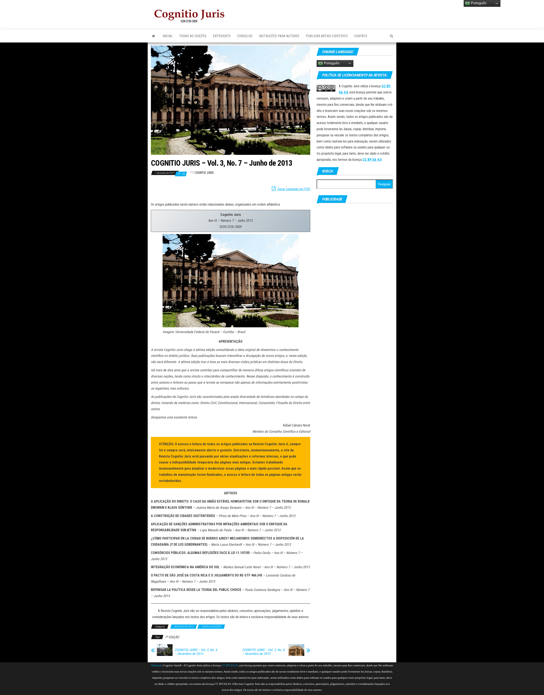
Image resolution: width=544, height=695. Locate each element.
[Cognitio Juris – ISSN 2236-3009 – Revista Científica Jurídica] (153, 36)
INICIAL (168, 36)
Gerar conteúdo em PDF (293, 189)
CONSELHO (244, 36)
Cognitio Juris (204, 172)
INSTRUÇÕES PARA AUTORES (279, 36)
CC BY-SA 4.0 (372, 160)
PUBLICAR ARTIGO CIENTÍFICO (327, 36)
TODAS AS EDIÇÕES (193, 36)
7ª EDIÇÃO (172, 637)
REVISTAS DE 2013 (183, 626)
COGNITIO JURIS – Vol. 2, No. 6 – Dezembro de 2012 (196, 652)
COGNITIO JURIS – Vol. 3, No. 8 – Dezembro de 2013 (263, 652)
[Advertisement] (315, 12)
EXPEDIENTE (222, 36)
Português (331, 63)
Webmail (156, 665)
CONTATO (360, 36)
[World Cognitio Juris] (161, 665)
